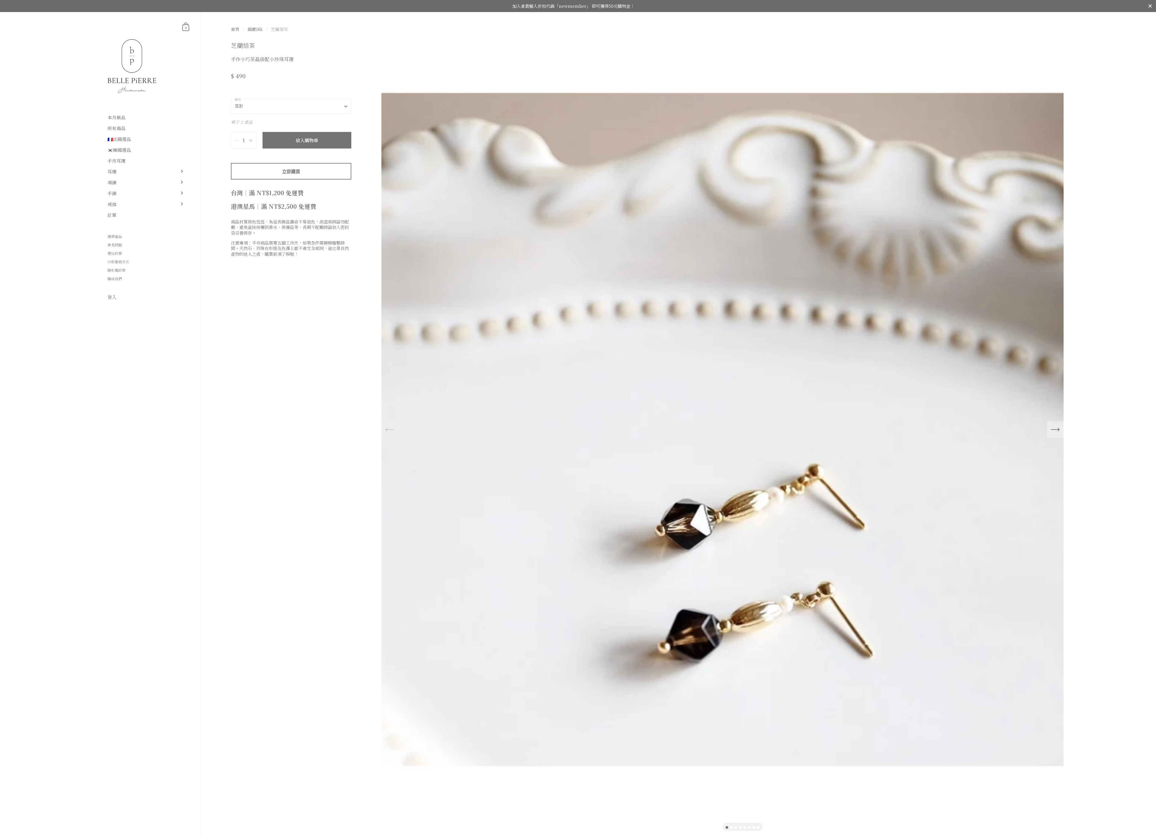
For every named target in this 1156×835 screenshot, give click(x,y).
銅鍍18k (255, 29)
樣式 (238, 99)
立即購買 (291, 171)
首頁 (235, 29)
